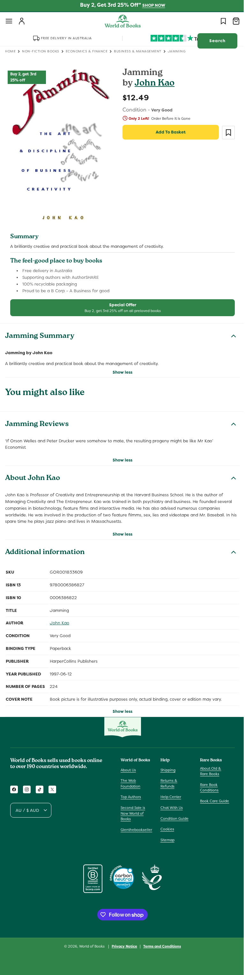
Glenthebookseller (136, 830)
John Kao (152, 83)
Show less (120, 368)
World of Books (90, 946)
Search (212, 40)
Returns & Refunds (167, 783)
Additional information (45, 549)
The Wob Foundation (130, 783)
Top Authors (131, 797)
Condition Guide (173, 818)
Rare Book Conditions (206, 787)
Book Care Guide (211, 801)
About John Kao (32, 475)
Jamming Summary (39, 333)
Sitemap (166, 840)
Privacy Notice (122, 946)
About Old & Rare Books (207, 771)
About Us (128, 770)
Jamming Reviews (37, 420)
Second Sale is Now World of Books (133, 813)
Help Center (169, 797)
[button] (9, 21)
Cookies (166, 829)
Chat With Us (170, 808)
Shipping (166, 770)
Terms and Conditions (160, 946)
